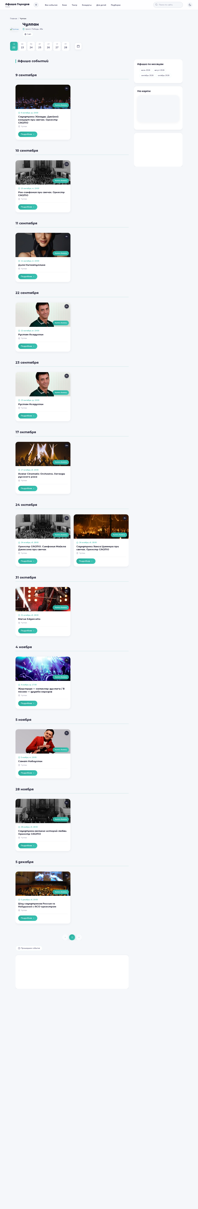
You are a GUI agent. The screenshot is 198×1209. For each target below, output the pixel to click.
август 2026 (159, 70)
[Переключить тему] (190, 5)
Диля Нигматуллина (31, 265)
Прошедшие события (30, 948)
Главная (13, 18)
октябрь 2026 (163, 75)
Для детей (101, 5)
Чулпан (24, 126)
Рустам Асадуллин (30, 334)
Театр (74, 5)
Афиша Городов (17, 4)
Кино (64, 5)
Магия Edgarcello (29, 619)
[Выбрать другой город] (36, 4)
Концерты (87, 5)
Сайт (29, 34)
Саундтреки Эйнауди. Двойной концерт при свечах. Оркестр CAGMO (38, 119)
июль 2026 (145, 70)
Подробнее (26, 134)
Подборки (116, 5)
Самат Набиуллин (30, 761)
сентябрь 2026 (147, 75)
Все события (51, 5)
